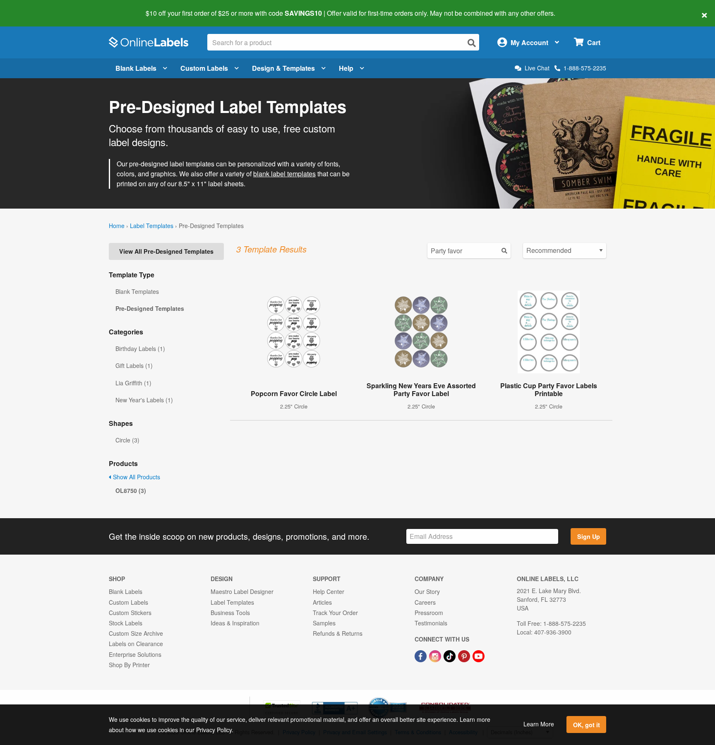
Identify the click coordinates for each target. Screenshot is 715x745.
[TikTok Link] (450, 655)
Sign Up (588, 536)
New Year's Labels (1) (144, 400)
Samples (324, 623)
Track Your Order (335, 612)
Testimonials (431, 623)
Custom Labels (204, 68)
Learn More (538, 724)
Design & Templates (283, 68)
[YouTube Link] (479, 655)
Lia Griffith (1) (133, 383)
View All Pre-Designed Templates (166, 251)
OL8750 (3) (130, 490)
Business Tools (230, 612)
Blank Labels (135, 68)
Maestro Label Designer (242, 591)
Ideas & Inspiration (235, 623)
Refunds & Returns (337, 633)
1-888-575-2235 (585, 68)
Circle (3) (127, 440)
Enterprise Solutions (135, 654)
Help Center (328, 591)
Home (117, 225)
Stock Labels (125, 623)
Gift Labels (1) (134, 365)
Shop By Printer (129, 665)
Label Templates (151, 225)
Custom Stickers (130, 612)
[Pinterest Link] (465, 655)
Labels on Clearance (136, 643)
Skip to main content (30, 7)
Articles (322, 602)
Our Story (427, 591)
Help (346, 68)
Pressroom (429, 612)
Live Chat (537, 68)
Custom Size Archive (136, 633)
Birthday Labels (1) (140, 348)
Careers (425, 602)
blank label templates (284, 173)
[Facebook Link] (421, 655)
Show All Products (135, 477)
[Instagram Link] (436, 655)
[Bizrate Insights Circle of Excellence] (404, 697)
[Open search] (471, 42)
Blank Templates (137, 291)
